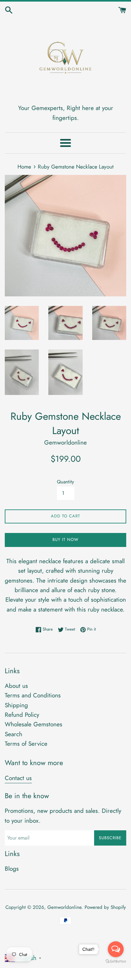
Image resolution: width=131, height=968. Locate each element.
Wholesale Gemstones (33, 724)
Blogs (12, 868)
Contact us (18, 778)
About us (16, 685)
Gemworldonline (64, 907)
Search (13, 734)
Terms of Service (26, 743)
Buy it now (65, 539)
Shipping (16, 705)
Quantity (65, 481)
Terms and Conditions (33, 695)
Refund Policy (22, 714)
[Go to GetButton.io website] (116, 961)
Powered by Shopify (105, 907)
